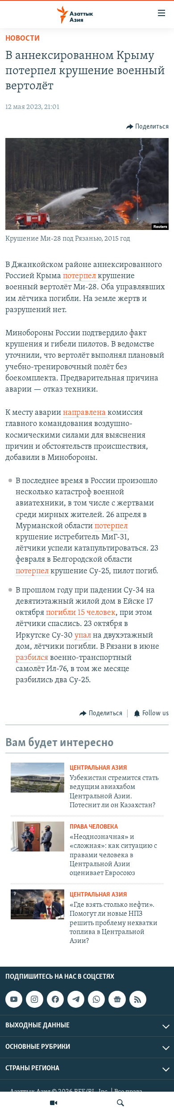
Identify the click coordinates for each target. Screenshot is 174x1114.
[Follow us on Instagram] (34, 999)
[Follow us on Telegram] (75, 999)
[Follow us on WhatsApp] (96, 999)
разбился (32, 658)
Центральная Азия (98, 768)
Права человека (94, 827)
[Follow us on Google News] (116, 999)
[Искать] (120, 1103)
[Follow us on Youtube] (13, 999)
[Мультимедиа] (53, 1103)
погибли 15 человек (81, 613)
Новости (22, 39)
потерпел (80, 276)
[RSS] (137, 999)
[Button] (147, 127)
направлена (85, 413)
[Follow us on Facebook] (55, 999)
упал (83, 636)
